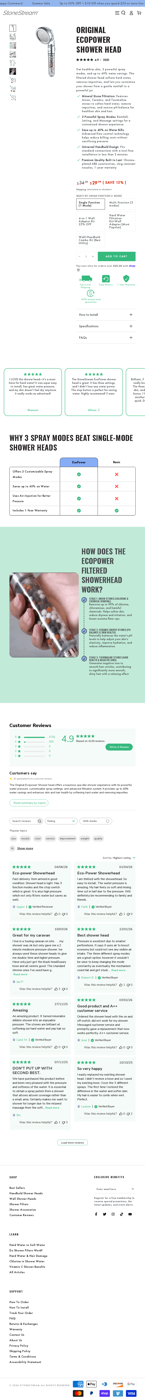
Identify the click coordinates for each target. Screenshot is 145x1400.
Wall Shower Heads (22, 1199)
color (38, 838)
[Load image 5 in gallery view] (12, 62)
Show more (25, 848)
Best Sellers (17, 1188)
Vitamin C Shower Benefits (27, 1267)
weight (85, 838)
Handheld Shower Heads (26, 1193)
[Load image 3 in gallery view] (12, 45)
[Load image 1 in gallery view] (12, 28)
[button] (123, 13)
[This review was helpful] (56, 989)
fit (12, 848)
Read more (20, 974)
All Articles (17, 1272)
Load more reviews (72, 1142)
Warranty (15, 1329)
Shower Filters (18, 1204)
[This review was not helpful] (63, 1122)
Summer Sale (41, 3)
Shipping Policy (20, 1351)
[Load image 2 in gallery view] (12, 36)
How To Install (19, 1307)
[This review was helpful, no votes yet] (56, 914)
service (50, 838)
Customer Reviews (21, 1215)
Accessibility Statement (25, 1362)
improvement (67, 838)
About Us (15, 1340)
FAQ (12, 1318)
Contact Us (16, 1335)
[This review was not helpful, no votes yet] (63, 914)
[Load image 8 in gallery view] (12, 80)
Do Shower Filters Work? (26, 1250)
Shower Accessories (22, 1210)
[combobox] (61, 821)
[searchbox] (23, 821)
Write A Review (119, 747)
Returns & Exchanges (23, 1324)
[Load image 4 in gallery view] (12, 54)
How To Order (19, 1302)
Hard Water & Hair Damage (28, 1256)
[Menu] (117, 13)
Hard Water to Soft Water (27, 1245)
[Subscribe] (133, 1189)
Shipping (81, 189)
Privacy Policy (18, 1346)
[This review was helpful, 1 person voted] (120, 914)
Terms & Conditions (22, 1356)
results (25, 838)
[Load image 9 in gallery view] (12, 88)
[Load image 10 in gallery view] (12, 97)
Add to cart (117, 256)
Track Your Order (21, 1313)
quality (98, 838)
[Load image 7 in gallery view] (12, 71)
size (13, 838)
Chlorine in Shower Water (26, 1261)
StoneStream (30, 1385)
